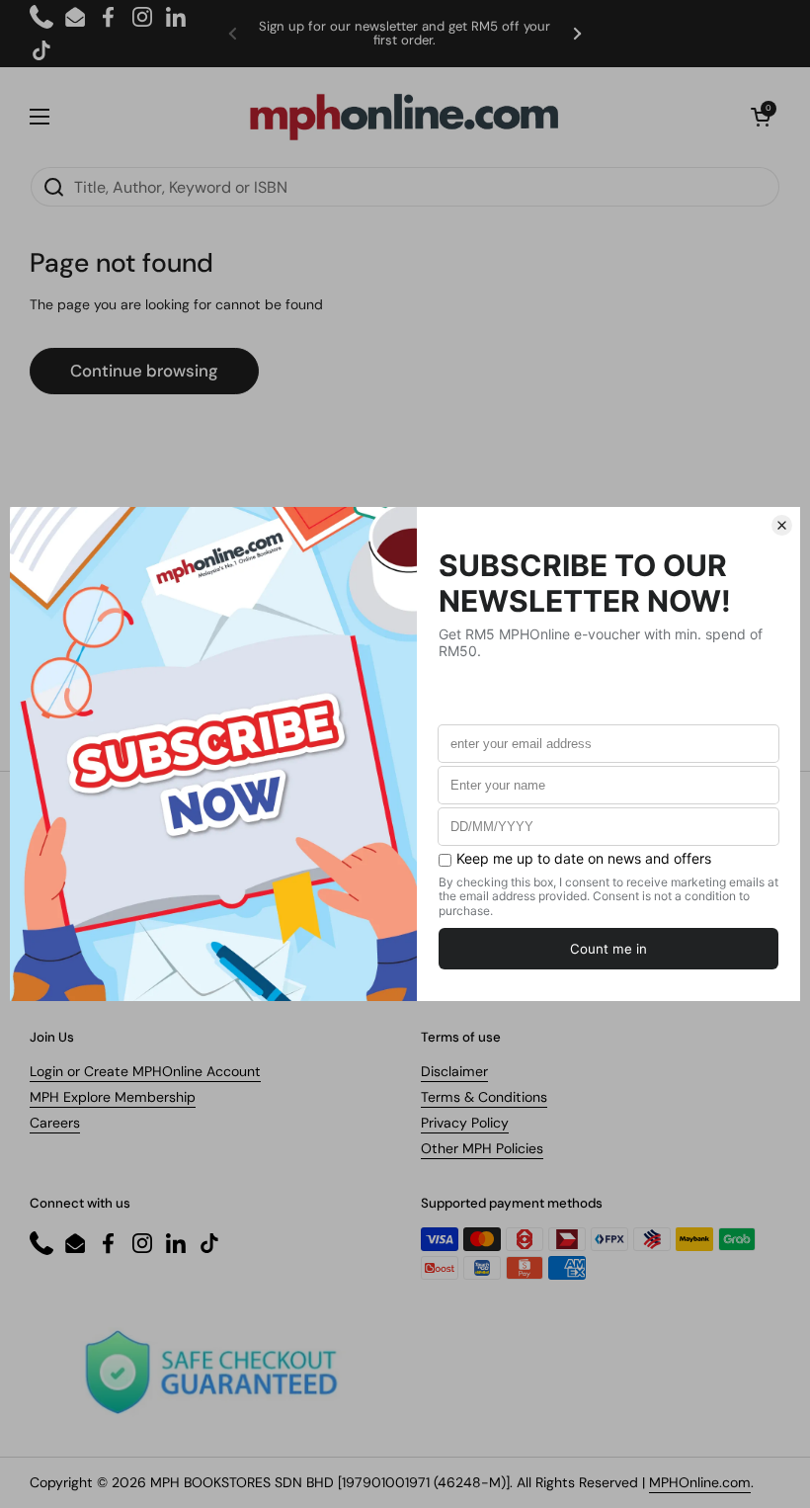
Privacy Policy (465, 1122)
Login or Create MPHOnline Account (145, 1071)
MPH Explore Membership (113, 1097)
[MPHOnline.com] (404, 116)
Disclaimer (454, 1071)
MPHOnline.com (700, 1482)
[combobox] (405, 187)
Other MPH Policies (482, 1148)
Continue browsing (144, 370)
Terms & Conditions (484, 1097)
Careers (55, 1122)
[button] (760, 116)
